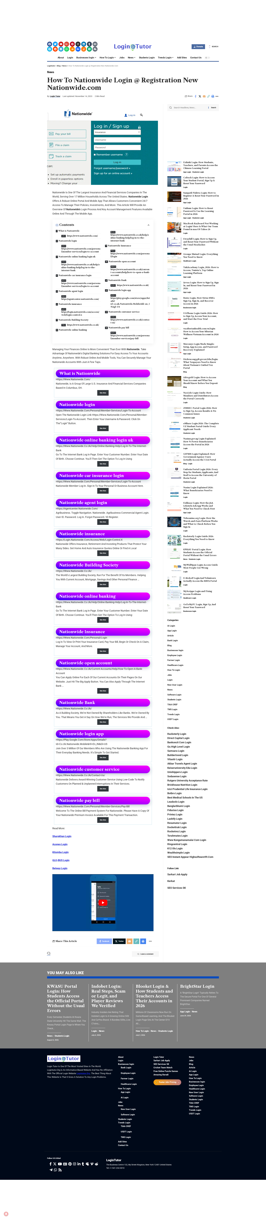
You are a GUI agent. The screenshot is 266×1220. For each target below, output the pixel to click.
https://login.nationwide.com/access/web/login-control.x (80, 313)
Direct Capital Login (178, 738)
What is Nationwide (68, 231)
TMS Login (172, 709)
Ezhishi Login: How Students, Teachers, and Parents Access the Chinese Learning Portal (200, 165)
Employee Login (174, 655)
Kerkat (171, 880)
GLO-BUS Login (60, 860)
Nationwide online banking (73, 330)
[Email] (204, 96)
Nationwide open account (122, 261)
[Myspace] (87, 1164)
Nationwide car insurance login (75, 275)
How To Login (173, 670)
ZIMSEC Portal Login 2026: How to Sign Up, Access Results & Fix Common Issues (200, 411)
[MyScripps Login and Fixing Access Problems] (174, 595)
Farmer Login (173, 660)
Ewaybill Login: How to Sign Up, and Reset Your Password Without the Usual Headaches (200, 242)
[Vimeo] (49, 49)
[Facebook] (49, 44)
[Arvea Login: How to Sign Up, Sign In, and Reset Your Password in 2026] (174, 286)
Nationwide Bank (117, 280)
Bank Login (172, 640)
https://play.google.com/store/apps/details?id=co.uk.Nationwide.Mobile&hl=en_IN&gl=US (130, 302)
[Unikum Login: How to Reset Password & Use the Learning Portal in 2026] (174, 212)
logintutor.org (83, 1073)
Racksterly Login (176, 733)
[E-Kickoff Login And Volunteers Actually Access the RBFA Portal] (174, 582)
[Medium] (89, 49)
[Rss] (60, 1170)
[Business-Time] (95, 49)
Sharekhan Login (61, 836)
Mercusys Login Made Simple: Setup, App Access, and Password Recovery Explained (200, 347)
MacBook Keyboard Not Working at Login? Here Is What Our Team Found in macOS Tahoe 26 (200, 226)
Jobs (169, 675)
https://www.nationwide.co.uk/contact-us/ (130, 321)
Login (185, 187)
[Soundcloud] (72, 49)
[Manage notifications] (6, 1214)
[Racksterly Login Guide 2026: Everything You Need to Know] (174, 540)
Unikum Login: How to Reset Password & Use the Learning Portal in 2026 (198, 211)
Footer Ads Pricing (168, 1082)
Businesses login (189, 308)
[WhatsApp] (55, 1170)
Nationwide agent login (71, 291)
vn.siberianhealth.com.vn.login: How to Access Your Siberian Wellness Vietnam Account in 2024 (200, 331)
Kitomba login (60, 852)
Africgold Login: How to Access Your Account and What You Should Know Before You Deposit (200, 380)
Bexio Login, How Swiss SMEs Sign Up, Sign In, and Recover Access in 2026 (199, 301)
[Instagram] (78, 44)
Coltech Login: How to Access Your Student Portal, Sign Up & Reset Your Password (199, 180)
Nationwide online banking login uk (77, 256)
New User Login (174, 684)
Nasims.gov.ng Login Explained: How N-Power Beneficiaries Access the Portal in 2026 (199, 441)
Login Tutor (55, 96)
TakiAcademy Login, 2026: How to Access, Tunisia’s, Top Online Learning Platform (201, 270)
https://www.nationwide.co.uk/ (82, 325)
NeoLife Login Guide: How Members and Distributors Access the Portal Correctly (200, 395)
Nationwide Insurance (119, 245)
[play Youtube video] (103, 902)
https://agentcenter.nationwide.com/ (80, 299)
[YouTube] (59, 1164)
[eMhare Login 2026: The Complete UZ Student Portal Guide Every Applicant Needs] (174, 427)
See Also (103, 393)
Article (170, 635)
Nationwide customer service (124, 312)
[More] (217, 96)
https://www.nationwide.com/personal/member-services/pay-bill (130, 337)
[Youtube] (60, 44)
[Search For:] (190, 107)
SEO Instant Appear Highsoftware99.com (190, 856)
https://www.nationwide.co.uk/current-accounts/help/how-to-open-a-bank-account (130, 272)
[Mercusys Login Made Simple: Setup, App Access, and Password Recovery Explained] (174, 348)
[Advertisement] (83, 19)
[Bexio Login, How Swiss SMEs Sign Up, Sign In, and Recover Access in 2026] (174, 302)
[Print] (213, 96)
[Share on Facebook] (195, 96)
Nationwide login (68, 241)
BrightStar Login (197, 986)
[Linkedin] (83, 44)
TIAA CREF (172, 704)
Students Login (198, 172)
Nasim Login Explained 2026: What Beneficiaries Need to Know (198, 490)
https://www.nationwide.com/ (82, 236)
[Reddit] (55, 49)
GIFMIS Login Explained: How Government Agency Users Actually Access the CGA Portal (199, 457)
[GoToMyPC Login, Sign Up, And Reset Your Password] (174, 608)
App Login (187, 172)
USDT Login (172, 719)
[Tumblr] (89, 44)
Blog (185, 372)
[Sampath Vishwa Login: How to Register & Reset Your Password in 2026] (174, 197)
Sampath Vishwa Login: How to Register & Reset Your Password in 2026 (201, 196)
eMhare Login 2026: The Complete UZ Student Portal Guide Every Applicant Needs (201, 426)
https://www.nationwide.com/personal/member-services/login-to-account (80, 250)
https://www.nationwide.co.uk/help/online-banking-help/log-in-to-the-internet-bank (80, 267)
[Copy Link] (208, 96)
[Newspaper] (95, 44)
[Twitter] (55, 44)
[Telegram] (60, 49)
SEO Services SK (176, 887)
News (50, 72)
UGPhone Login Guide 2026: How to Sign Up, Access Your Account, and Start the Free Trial (200, 316)
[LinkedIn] (79, 1164)
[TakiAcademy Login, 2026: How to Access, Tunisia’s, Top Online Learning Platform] (174, 271)
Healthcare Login (189, 261)
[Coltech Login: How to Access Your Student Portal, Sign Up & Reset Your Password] (174, 181)
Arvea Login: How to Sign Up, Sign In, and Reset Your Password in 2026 (201, 285)
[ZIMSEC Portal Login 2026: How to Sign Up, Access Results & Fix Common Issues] (174, 412)
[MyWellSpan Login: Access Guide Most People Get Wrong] (174, 568)
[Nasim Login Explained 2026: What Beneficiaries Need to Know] (174, 491)
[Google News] (65, 1164)
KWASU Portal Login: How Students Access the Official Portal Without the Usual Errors (199, 552)
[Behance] (78, 49)
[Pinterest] (72, 44)
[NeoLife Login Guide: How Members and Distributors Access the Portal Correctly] (174, 396)
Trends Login (173, 714)
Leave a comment (146, 954)
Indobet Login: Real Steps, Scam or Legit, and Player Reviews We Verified (108, 996)
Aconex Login (59, 844)
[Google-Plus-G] (66, 44)
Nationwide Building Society (73, 320)
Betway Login (59, 868)
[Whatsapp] (66, 49)
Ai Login (171, 625)
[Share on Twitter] (200, 96)
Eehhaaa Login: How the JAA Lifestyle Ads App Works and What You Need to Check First (199, 506)
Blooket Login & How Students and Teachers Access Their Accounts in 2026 (154, 996)
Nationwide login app (119, 290)
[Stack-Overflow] (83, 49)
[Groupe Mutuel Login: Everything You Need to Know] (174, 258)
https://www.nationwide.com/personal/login (130, 255)
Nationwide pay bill (118, 327)
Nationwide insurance (70, 304)
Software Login (174, 694)
